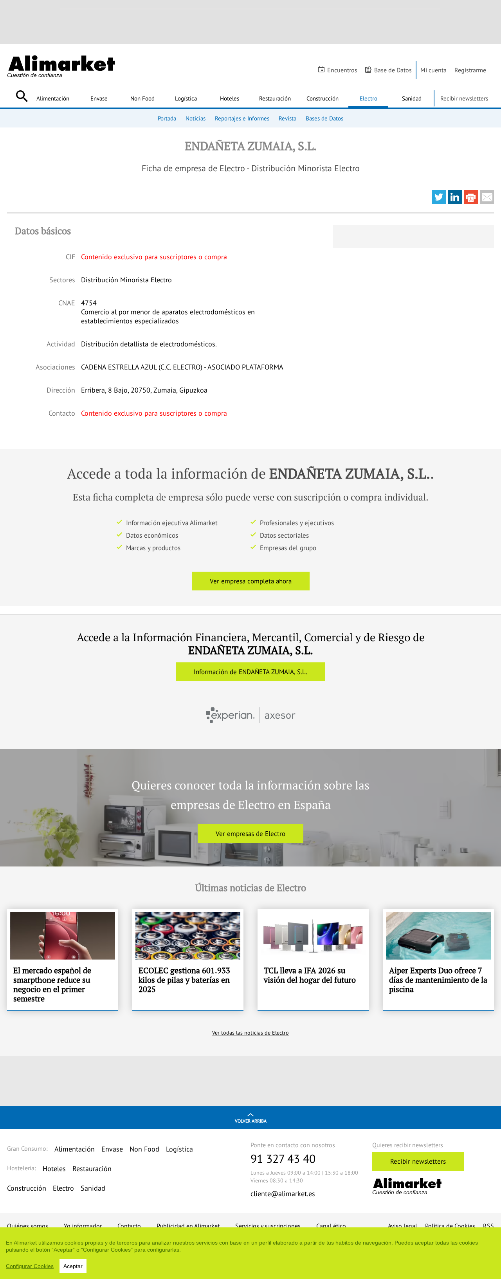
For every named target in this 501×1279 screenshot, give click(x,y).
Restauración (275, 98)
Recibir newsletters (464, 98)
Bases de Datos (324, 118)
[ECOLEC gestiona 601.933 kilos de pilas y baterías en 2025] (187, 959)
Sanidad (412, 98)
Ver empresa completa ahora (251, 581)
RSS (488, 1226)
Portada (167, 118)
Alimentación (52, 98)
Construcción (322, 98)
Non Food (142, 98)
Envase (99, 98)
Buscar (21, 96)
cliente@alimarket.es (282, 1193)
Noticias (195, 118)
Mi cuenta (433, 70)
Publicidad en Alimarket (188, 1226)
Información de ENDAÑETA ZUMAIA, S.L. (250, 671)
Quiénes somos (27, 1226)
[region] (250, 1253)
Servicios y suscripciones (268, 1226)
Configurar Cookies (30, 1266)
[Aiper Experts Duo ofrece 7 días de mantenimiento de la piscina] (438, 959)
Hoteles (229, 98)
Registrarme (470, 70)
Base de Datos (393, 70)
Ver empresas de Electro (250, 833)
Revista (287, 118)
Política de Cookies (450, 1226)
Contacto (129, 1226)
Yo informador (83, 1226)
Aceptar (73, 1266)
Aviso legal (402, 1226)
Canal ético (331, 1226)
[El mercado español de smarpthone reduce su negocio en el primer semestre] (62, 959)
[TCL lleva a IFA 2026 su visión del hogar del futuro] (313, 959)
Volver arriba (251, 1121)
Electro (368, 98)
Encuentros (342, 70)
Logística (186, 98)
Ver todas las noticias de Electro (250, 1032)
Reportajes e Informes (242, 118)
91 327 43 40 (282, 1158)
